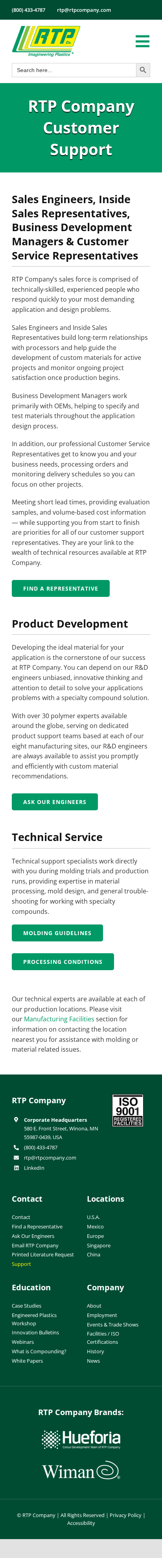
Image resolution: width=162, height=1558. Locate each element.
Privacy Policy (126, 1515)
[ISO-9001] (128, 1097)
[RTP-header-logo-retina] (46, 28)
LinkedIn (34, 1167)
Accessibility (81, 1523)
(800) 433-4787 (40, 1147)
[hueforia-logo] (81, 1433)
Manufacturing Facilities (59, 1019)
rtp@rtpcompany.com (50, 1157)
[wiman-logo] (81, 1464)
